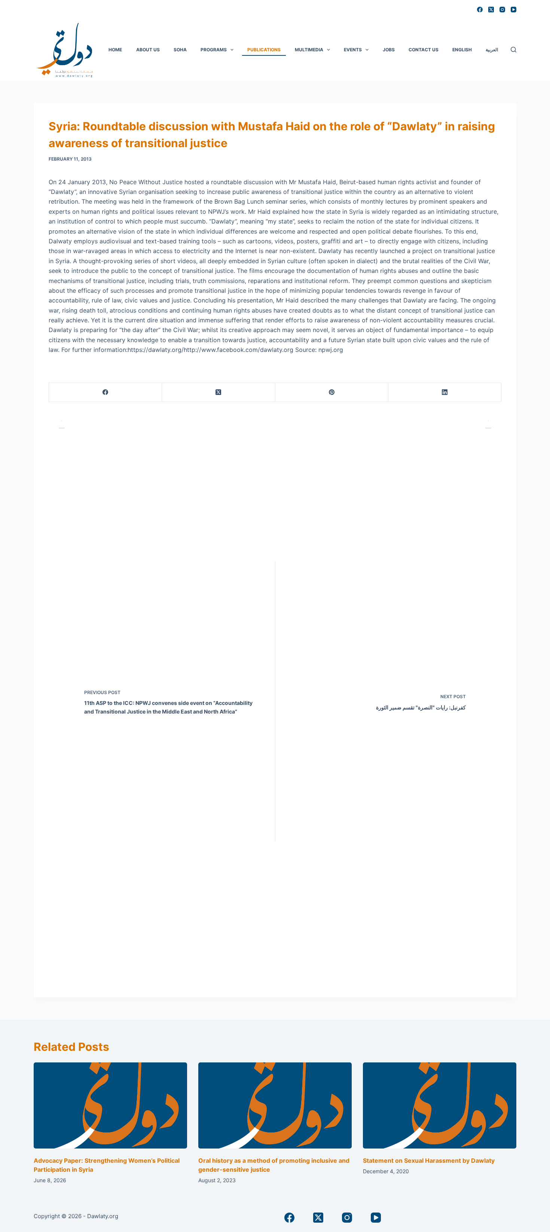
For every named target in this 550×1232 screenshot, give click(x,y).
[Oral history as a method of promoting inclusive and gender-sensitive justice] (275, 1105)
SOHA (180, 49)
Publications (264, 49)
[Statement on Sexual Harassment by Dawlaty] (439, 1105)
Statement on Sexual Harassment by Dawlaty (429, 1160)
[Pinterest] (331, 392)
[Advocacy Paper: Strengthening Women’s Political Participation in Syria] (110, 1105)
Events (353, 49)
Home (115, 49)
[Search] (513, 49)
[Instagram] (502, 9)
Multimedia (309, 49)
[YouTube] (513, 9)
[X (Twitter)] (491, 9)
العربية (492, 49)
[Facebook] (480, 9)
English (462, 49)
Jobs (389, 49)
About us (148, 49)
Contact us (424, 49)
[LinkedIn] (444, 392)
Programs (214, 49)
